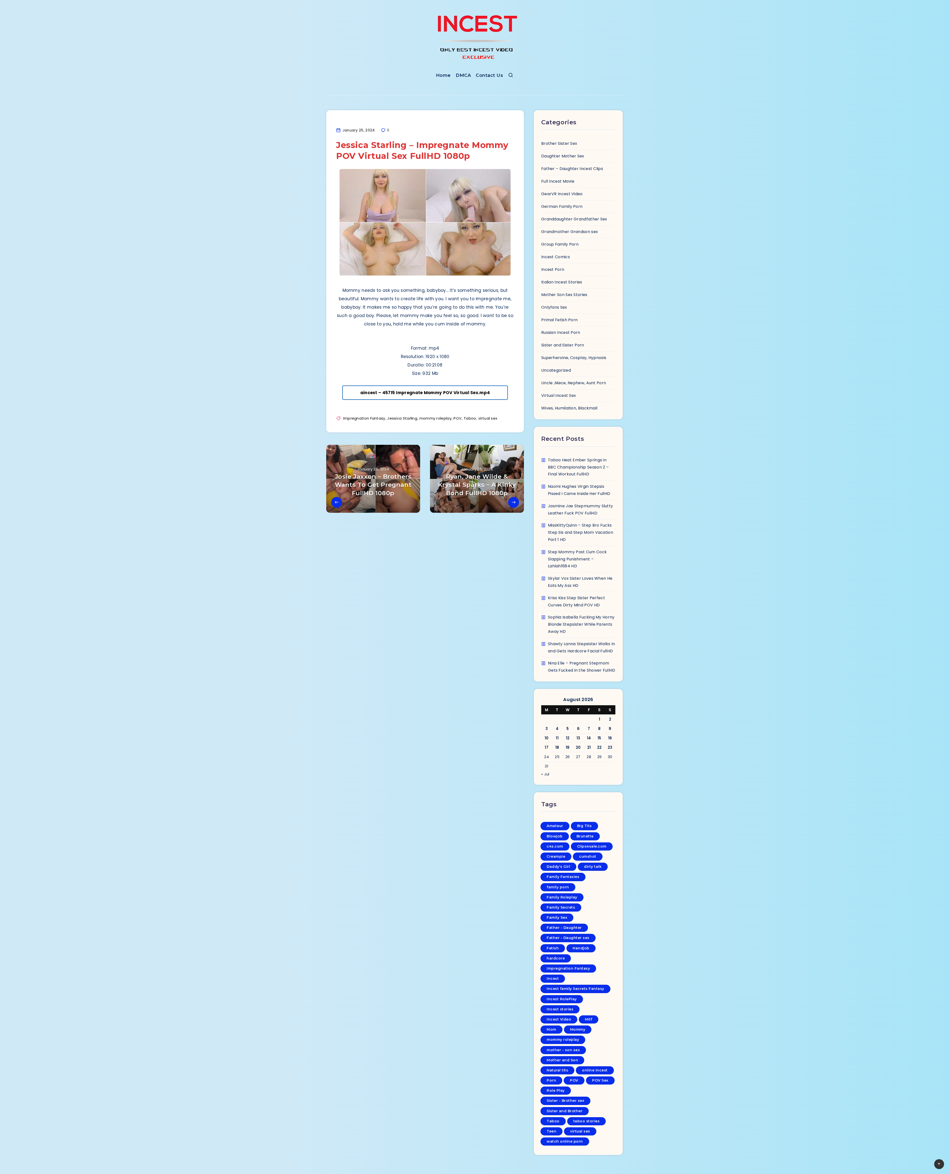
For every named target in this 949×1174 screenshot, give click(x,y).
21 (589, 747)
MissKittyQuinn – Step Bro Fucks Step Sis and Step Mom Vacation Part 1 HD (580, 532)
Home (443, 75)
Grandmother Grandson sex (569, 232)
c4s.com (555, 846)
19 (568, 747)
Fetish (553, 948)
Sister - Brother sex (565, 1100)
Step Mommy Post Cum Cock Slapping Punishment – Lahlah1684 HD (577, 559)
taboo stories (586, 1121)
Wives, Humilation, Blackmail (569, 408)
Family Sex (557, 917)
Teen (551, 1131)
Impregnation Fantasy (364, 418)
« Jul (545, 774)
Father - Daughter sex (568, 938)
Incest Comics (555, 257)
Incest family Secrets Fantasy (575, 988)
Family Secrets (561, 907)
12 (568, 738)
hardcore (556, 958)
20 (578, 747)
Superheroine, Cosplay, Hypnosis (573, 358)
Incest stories (560, 1009)
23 (610, 747)
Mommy (577, 1029)
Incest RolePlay (562, 999)
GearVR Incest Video (562, 194)
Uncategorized (556, 370)
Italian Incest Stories (561, 282)
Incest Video (559, 1019)
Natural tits (557, 1070)
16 (610, 738)
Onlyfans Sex (554, 307)
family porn (558, 887)
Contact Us (489, 75)
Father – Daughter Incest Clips (572, 168)
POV (457, 418)
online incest (595, 1070)
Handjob (581, 948)
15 (599, 738)
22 (599, 747)
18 (557, 747)
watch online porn (565, 1141)
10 (547, 738)
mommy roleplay (435, 418)
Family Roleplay (562, 897)
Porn (551, 1080)
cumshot (587, 856)
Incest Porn (552, 269)
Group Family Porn (560, 244)
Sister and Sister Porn (562, 345)
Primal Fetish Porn (559, 320)
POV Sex (600, 1080)
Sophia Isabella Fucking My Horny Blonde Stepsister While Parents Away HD (581, 624)
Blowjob (555, 836)
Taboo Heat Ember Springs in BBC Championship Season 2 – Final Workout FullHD (578, 467)
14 (589, 738)
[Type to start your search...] (510, 76)
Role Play (556, 1090)
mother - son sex (563, 1050)
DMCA (463, 75)
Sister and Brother (564, 1111)
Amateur (555, 826)
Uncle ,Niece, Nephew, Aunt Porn (573, 383)
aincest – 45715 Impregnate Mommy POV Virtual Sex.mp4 (425, 393)
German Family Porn (561, 206)
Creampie (556, 856)
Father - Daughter (564, 927)
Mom (551, 1029)
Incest (553, 978)
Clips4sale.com (591, 846)
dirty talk (593, 866)
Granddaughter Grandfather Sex (574, 219)
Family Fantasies (563, 877)
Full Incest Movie (557, 181)
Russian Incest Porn (560, 332)
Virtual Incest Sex (558, 395)
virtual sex (487, 418)
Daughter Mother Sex (562, 156)
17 (546, 747)
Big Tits (584, 826)
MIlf (588, 1019)
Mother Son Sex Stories (564, 295)
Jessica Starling (402, 418)
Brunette (585, 836)
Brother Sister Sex (559, 143)
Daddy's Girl (558, 866)
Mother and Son (562, 1060)
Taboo (470, 418)
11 (557, 738)
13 (578, 738)
